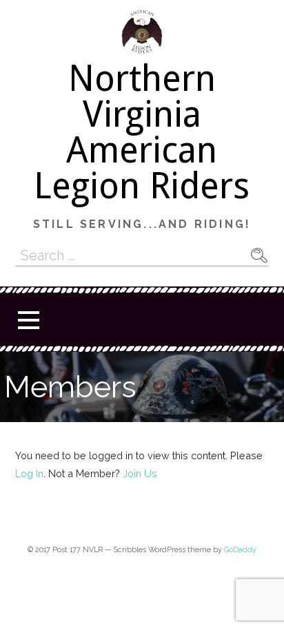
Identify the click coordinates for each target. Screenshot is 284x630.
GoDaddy (240, 549)
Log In (29, 473)
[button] (28, 319)
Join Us (140, 473)
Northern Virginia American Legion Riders (142, 132)
